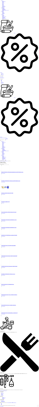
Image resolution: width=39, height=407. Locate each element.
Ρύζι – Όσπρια (3, 158)
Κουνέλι (3, 146)
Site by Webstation (1, 406)
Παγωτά (3, 154)
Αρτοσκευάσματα (3, 17)
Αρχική (2, 73)
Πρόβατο (3, 4)
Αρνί (2, 3)
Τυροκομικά (3, 149)
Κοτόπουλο (3, 143)
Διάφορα (3, 159)
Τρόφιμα (2, 14)
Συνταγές (2, 394)
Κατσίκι (3, 144)
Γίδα (2, 145)
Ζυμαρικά (3, 155)
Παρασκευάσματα (3, 6)
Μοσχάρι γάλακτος (4, 1)
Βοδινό (3, 142)
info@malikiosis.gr (14, 402)
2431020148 (8, 402)
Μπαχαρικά (3, 157)
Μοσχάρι (3, 141)
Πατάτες (3, 12)
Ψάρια (2, 11)
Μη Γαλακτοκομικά (4, 150)
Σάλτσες (3, 156)
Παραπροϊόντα (3, 147)
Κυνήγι (3, 7)
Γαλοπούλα (3, 5)
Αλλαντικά (3, 8)
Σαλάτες (3, 151)
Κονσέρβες (3, 15)
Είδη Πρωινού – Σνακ (4, 18)
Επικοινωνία (2, 83)
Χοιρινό (3, 2)
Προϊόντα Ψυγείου (2, 148)
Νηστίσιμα (3, 13)
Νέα (1, 74)
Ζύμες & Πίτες (3, 153)
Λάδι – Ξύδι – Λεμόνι (4, 16)
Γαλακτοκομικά (3, 9)
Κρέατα (2, 0)
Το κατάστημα (2, 82)
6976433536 (11, 402)
